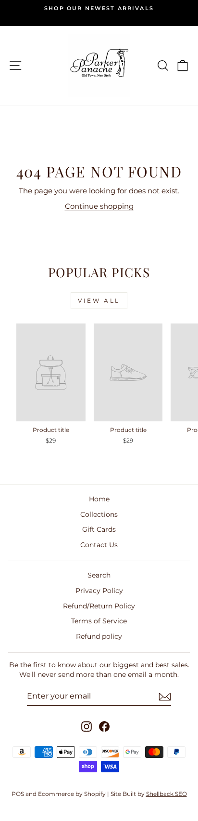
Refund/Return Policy (99, 606)
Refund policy (99, 636)
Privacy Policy (99, 590)
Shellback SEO (166, 793)
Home (99, 499)
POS (18, 793)
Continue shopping (99, 206)
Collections (99, 514)
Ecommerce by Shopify (72, 793)
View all (99, 300)
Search (99, 575)
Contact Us (99, 545)
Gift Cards (99, 529)
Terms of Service (99, 621)
